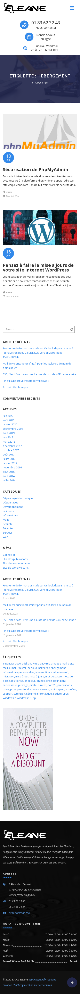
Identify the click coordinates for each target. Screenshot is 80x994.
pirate (33, 685)
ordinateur (52, 681)
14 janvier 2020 (12, 663)
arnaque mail (59, 663)
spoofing (71, 689)
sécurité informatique (39, 693)
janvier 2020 (10, 424)
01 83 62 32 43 (45, 23)
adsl (24, 663)
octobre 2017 (11, 450)
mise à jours (37, 676)
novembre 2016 (12, 467)
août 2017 (9, 454)
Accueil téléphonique (15, 387)
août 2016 (9, 472)
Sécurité (10, 196)
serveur (44, 689)
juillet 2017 (9, 459)
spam (61, 689)
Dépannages (10, 502)
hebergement (57, 668)
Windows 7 (9, 698)
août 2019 (9, 433)
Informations (10, 515)
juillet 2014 (9, 480)
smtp (54, 689)
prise (6, 689)
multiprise (17, 681)
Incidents (8, 511)
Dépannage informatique (18, 498)
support (7, 693)
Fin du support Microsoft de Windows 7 (26, 381)
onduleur (29, 681)
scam (36, 689)
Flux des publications (15, 559)
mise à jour (22, 676)
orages (41, 681)
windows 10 (24, 698)
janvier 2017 (10, 463)
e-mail (12, 668)
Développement (13, 507)
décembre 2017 (12, 446)
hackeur (32, 668)
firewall (22, 668)
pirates (42, 685)
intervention (42, 672)
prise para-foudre (21, 689)
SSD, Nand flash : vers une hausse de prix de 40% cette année (39, 374)
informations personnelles (18, 672)
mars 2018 (9, 441)
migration (8, 676)
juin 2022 (8, 416)
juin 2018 (8, 437)
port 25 (52, 685)
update (57, 693)
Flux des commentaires (16, 563)
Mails (6, 519)
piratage (23, 685)
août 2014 (9, 476)
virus (66, 693)
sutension (19, 693)
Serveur (7, 532)
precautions (64, 685)
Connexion (9, 555)
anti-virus (33, 663)
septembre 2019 (13, 429)
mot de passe (53, 676)
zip (34, 698)
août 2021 (9, 420)
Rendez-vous (45, 35)
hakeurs (43, 668)
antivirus (45, 663)
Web (17, 196)
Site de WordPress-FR (16, 567)
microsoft (63, 672)
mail (53, 672)
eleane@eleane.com (20, 913)
